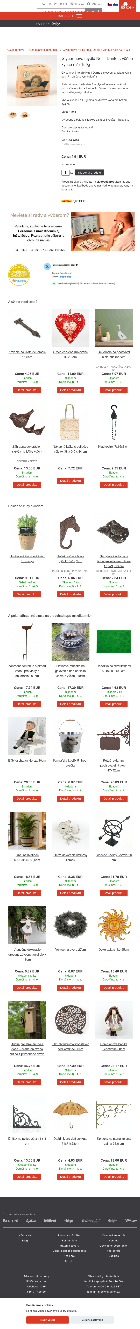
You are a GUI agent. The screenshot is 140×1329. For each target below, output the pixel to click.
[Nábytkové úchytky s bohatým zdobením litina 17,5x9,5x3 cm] (114, 551)
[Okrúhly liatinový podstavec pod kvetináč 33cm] (70, 1039)
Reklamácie (69, 1240)
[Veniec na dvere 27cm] (70, 945)
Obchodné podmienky (114, 1245)
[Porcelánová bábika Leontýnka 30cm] (114, 1039)
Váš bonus (98, 4)
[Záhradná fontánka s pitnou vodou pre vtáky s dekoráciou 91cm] (27, 661)
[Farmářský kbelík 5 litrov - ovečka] (70, 756)
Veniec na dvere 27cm (70, 949)
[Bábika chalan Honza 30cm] (27, 756)
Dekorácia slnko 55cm (114, 949)
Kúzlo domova (15, 50)
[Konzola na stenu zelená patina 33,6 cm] (114, 1134)
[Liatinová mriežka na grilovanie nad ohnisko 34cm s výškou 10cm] (70, 661)
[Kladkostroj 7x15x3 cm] (114, 442)
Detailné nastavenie (92, 1319)
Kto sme (69, 1255)
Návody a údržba (69, 1235)
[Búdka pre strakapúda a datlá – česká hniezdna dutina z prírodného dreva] (27, 1039)
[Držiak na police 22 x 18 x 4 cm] (27, 1134)
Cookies (113, 1255)
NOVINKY (25, 1235)
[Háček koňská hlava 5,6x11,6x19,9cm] (70, 551)
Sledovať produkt (89, 172)
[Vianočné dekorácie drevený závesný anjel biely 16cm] (27, 945)
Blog (25, 1240)
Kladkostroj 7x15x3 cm (113, 446)
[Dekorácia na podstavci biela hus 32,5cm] (114, 347)
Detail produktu (27, 390)
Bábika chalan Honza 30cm (27, 760)
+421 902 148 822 (57, 4)
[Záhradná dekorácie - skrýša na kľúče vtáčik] (27, 442)
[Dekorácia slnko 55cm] (114, 945)
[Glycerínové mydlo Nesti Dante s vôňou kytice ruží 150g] (32, 104)
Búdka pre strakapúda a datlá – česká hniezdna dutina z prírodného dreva (27, 1048)
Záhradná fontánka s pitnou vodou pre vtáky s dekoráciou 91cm (27, 670)
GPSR (69, 1261)
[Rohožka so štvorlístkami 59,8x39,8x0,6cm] (114, 661)
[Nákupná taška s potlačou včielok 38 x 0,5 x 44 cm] (70, 442)
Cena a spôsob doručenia (69, 1250)
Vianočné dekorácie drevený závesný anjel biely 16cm (27, 954)
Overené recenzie (113, 1235)
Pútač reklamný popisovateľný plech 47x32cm (113, 765)
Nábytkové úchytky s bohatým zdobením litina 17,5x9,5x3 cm (114, 561)
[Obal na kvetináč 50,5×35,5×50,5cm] (27, 850)
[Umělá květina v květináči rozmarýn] (27, 551)
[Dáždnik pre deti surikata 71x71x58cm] (70, 1134)
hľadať (93, 11)
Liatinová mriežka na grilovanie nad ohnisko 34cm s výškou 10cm (70, 670)
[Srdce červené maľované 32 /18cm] (70, 347)
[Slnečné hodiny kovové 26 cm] (114, 850)
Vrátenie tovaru (69, 1245)
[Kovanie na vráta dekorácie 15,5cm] (27, 347)
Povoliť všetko (47, 1319)
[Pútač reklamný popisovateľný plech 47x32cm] (114, 756)
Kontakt (79, 4)
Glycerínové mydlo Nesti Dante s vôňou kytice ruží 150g (96, 50)
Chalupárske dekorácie (43, 50)
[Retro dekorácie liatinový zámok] (70, 850)
